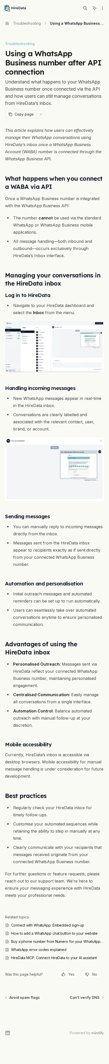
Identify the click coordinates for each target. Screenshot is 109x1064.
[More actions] (102, 8)
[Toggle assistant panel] (94, 8)
